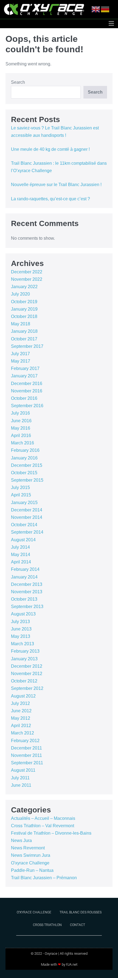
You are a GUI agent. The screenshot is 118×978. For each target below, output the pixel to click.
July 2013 (20, 621)
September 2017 (27, 346)
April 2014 (21, 562)
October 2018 (24, 316)
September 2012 (27, 688)
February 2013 (25, 651)
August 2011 (23, 770)
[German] (105, 9)
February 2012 (25, 740)
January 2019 (24, 309)
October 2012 (24, 681)
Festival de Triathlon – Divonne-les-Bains (51, 833)
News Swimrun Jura (30, 855)
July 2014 (20, 547)
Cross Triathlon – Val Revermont (42, 825)
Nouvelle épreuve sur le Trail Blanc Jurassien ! (56, 184)
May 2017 (20, 361)
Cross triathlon (47, 925)
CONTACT (77, 925)
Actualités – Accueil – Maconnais (43, 818)
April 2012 (21, 725)
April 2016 (21, 435)
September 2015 (27, 480)
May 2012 (20, 718)
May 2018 (20, 324)
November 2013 (26, 591)
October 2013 (24, 599)
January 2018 (24, 331)
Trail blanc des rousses (81, 912)
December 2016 (26, 383)
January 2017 (24, 376)
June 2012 (21, 710)
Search (18, 82)
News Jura (21, 840)
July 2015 (20, 487)
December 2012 (26, 666)
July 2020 (20, 294)
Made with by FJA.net (59, 964)
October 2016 (24, 398)
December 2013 (26, 584)
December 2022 (26, 272)
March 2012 (22, 733)
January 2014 (24, 577)
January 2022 (24, 286)
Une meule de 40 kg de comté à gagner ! (50, 149)
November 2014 (26, 517)
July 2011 (20, 778)
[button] (111, 23)
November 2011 (26, 755)
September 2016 (27, 405)
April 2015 (21, 495)
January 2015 (24, 502)
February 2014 (25, 569)
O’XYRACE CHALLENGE (34, 912)
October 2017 (24, 339)
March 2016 (22, 443)
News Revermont (28, 848)
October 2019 (24, 301)
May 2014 (20, 554)
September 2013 (27, 606)
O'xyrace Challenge (30, 863)
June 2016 (21, 420)
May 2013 (20, 636)
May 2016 (20, 428)
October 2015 (24, 472)
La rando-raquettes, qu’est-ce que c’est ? (50, 198)
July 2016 (20, 413)
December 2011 (26, 748)
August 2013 (23, 614)
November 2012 (26, 673)
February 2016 (25, 450)
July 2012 (20, 703)
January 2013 (24, 658)
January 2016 (24, 458)
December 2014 (26, 510)
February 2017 (25, 368)
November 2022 (26, 279)
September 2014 (27, 532)
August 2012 (23, 696)
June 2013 (21, 629)
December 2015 (26, 465)
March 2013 (22, 643)
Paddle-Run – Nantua (32, 870)
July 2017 (20, 353)
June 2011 (21, 785)
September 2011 (27, 762)
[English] (96, 9)
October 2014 (24, 524)
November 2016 (26, 391)
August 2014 (23, 539)
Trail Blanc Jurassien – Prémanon (44, 877)
